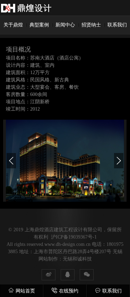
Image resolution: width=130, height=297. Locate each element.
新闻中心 (65, 24)
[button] (11, 160)
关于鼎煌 (13, 24)
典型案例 (39, 24)
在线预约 (68, 291)
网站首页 (25, 291)
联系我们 (117, 24)
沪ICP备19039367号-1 (74, 237)
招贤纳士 (91, 24)
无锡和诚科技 (77, 259)
